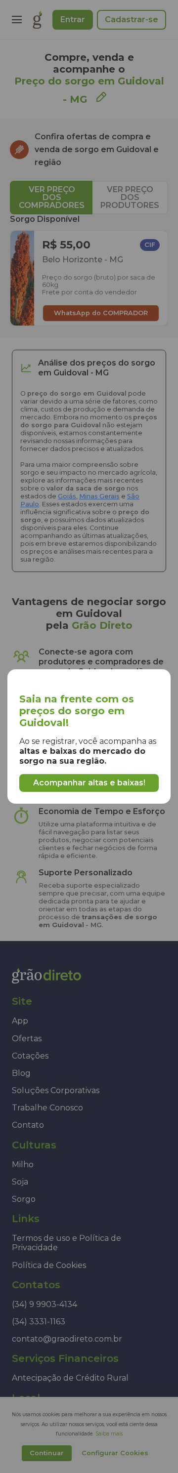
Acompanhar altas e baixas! (89, 782)
